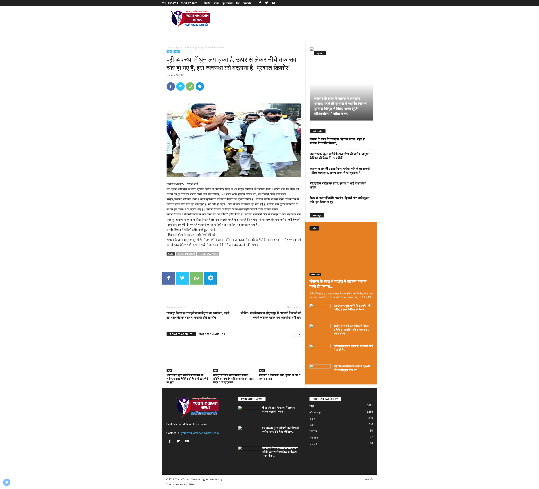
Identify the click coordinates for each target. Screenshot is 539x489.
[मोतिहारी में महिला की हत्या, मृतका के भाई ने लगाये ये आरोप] (280, 356)
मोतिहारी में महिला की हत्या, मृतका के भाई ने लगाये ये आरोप (279, 376)
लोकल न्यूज (315, 412)
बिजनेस (207, 3)
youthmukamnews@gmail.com (200, 433)
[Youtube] (273, 3)
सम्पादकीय (247, 3)
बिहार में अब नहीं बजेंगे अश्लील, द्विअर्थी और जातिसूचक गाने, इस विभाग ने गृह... (339, 200)
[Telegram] (200, 86)
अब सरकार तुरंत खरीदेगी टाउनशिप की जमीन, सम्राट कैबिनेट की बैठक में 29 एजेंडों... (340, 156)
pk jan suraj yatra (208, 254)
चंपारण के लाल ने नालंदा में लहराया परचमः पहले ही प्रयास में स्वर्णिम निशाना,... (337, 141)
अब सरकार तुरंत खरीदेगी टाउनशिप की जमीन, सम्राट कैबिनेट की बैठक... (352, 307)
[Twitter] (266, 3)
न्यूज (178, 47)
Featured (315, 274)
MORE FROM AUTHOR (212, 334)
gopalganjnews (186, 254)
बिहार (176, 51)
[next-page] (299, 334)
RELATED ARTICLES (181, 334)
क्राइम (216, 3)
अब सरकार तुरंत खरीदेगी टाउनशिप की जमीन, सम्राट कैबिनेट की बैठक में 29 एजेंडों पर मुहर (187, 378)
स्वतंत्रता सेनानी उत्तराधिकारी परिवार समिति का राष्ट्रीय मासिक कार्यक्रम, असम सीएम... (351, 329)
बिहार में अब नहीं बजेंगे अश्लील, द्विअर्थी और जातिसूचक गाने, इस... (352, 368)
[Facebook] (260, 3)
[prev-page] (294, 334)
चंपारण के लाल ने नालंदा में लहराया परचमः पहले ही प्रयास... (339, 283)
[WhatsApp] (190, 86)
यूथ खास (314, 437)
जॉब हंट (313, 443)
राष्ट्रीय (313, 431)
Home (169, 47)
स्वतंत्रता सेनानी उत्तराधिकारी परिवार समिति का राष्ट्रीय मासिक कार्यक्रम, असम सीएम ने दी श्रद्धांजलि (233, 378)
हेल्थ (237, 3)
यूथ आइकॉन (227, 3)
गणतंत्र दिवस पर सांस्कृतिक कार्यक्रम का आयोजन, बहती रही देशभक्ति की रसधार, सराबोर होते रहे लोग (198, 315)
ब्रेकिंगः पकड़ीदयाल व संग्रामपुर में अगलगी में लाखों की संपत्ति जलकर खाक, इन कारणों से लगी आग (271, 315)
